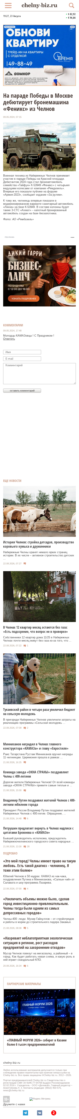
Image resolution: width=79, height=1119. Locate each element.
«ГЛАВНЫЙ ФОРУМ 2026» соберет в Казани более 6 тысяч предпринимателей (37, 1042)
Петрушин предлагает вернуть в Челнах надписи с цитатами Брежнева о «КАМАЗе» (38, 830)
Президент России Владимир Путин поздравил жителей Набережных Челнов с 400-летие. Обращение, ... (39, 812)
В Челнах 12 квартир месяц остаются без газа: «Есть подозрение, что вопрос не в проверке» (35, 629)
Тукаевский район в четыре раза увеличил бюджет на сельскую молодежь (39, 711)
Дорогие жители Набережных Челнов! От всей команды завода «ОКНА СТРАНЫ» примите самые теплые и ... (39, 784)
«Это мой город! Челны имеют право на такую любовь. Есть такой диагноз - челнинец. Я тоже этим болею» (39, 865)
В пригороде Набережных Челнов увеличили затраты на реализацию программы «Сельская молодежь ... (39, 721)
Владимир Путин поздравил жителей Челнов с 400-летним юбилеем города (39, 802)
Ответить (9, 338)
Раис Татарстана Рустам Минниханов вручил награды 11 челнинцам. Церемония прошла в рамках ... (38, 756)
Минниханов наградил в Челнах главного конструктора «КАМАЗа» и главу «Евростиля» (35, 746)
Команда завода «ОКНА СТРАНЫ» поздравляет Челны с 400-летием (36, 774)
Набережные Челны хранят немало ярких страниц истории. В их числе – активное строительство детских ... (38, 555)
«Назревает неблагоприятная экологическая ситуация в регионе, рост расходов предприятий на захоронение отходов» (37, 942)
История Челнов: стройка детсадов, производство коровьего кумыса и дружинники (38, 544)
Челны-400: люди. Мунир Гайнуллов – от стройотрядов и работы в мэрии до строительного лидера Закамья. (38, 920)
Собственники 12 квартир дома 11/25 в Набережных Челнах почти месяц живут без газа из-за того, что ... (37, 639)
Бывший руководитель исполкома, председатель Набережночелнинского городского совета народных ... (38, 840)
